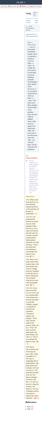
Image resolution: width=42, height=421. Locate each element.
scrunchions (32, 158)
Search (31, 6)
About (5, 6)
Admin (39, 6)
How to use (13, 6)
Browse (24, 6)
